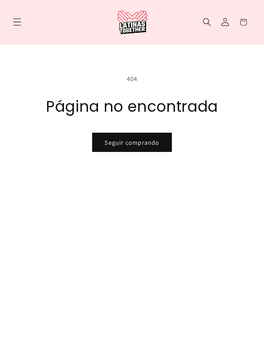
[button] (17, 22)
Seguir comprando (131, 142)
